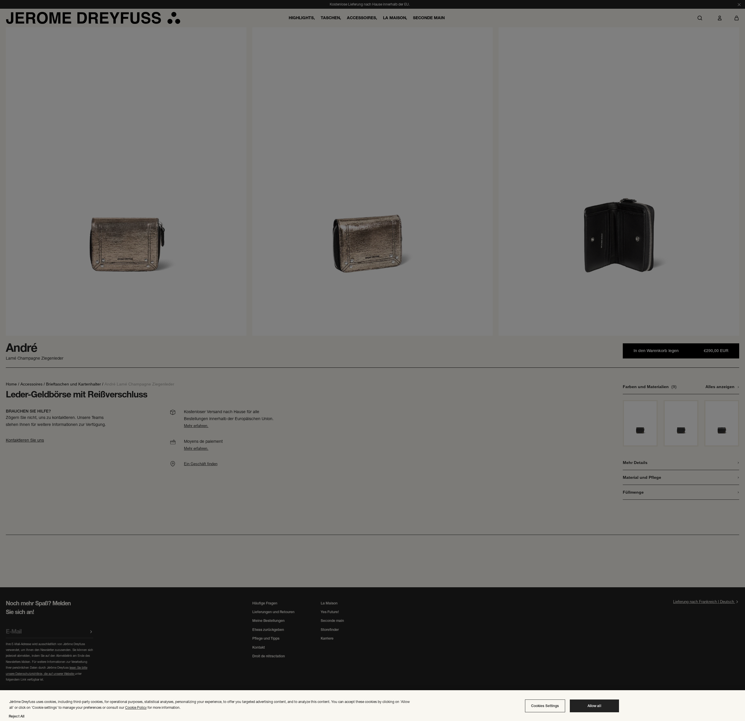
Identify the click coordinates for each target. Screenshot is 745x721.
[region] (372, 705)
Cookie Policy (136, 707)
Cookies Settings (545, 706)
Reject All (16, 716)
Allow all (594, 706)
